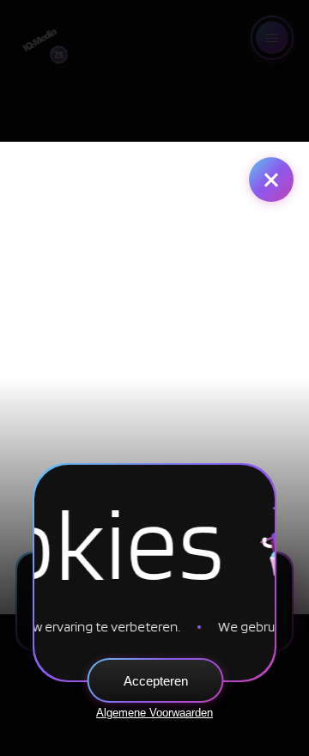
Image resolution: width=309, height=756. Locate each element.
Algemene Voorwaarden (154, 712)
